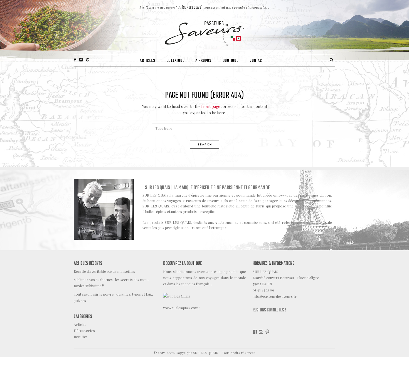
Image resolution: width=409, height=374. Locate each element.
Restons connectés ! (269, 310)
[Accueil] (204, 33)
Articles (147, 60)
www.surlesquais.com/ (181, 307)
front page (210, 106)
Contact (257, 60)
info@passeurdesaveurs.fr (275, 296)
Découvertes (84, 330)
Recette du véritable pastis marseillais (104, 271)
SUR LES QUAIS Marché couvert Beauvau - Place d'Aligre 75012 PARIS (286, 277)
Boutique (230, 60)
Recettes (81, 336)
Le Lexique (175, 60)
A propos (203, 60)
